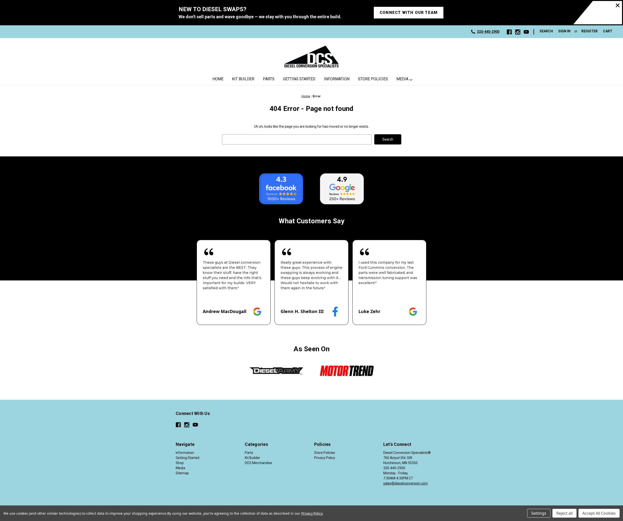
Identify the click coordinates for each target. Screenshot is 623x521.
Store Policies (373, 79)
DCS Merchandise (258, 463)
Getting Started (299, 79)
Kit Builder (243, 79)
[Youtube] (526, 32)
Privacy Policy (324, 458)
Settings (538, 513)
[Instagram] (517, 32)
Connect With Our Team (409, 12)
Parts (269, 79)
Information (336, 79)
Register (589, 31)
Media (402, 79)
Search (546, 31)
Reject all (564, 513)
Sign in (564, 31)
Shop (180, 463)
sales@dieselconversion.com (405, 483)
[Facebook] (509, 32)
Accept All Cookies (599, 513)
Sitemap (182, 473)
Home (217, 79)
